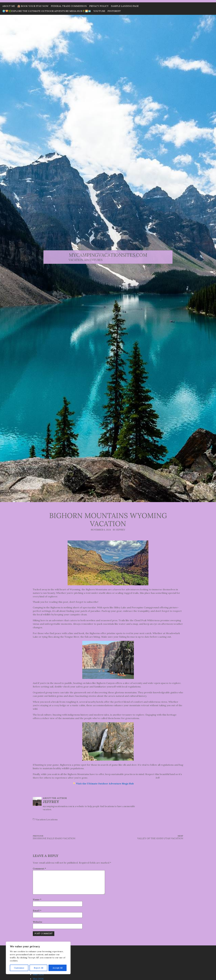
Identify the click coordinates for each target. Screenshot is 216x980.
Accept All (57, 968)
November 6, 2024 (101, 529)
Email (37, 910)
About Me (8, 6)
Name (37, 899)
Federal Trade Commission (69, 6)
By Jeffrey (119, 529)
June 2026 (38, 974)
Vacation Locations (47, 819)
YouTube (99, 11)
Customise (19, 968)
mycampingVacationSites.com (108, 255)
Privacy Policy (99, 6)
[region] (38, 958)
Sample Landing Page (125, 6)
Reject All (38, 968)
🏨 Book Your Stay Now (32, 6)
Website (37, 921)
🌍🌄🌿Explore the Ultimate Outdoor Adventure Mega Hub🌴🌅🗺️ (46, 11)
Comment (39, 868)
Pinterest (114, 11)
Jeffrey (51, 802)
